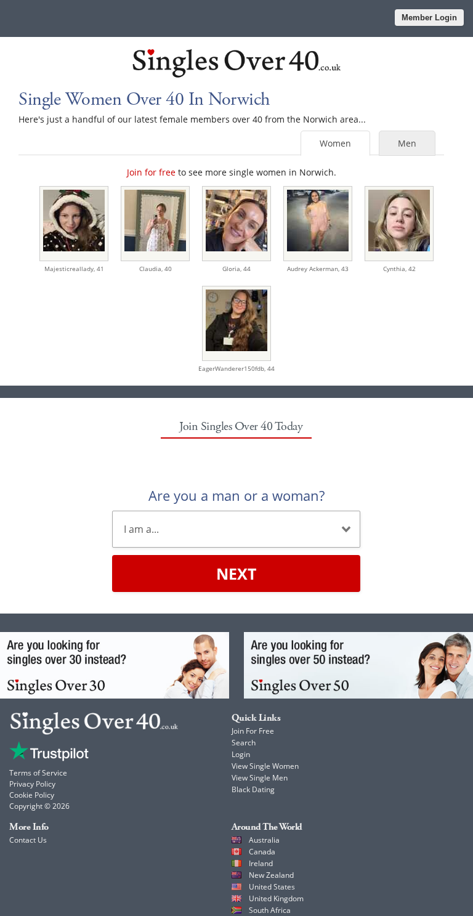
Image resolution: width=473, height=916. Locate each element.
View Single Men (260, 777)
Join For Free (253, 731)
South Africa (270, 910)
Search (244, 742)
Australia (264, 840)
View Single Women (265, 766)
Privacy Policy (32, 784)
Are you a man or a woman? (236, 495)
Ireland (261, 863)
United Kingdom (276, 898)
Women (335, 143)
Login (241, 754)
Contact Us (28, 840)
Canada (262, 851)
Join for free (151, 172)
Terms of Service (38, 773)
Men (407, 143)
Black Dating (253, 789)
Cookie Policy (31, 795)
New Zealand (271, 875)
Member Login (429, 17)
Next (236, 573)
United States (272, 887)
